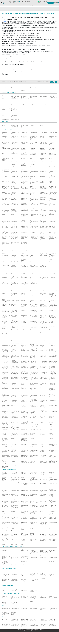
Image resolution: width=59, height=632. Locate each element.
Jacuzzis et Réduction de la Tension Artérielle (5, 185)
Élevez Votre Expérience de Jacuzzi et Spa (4, 252)
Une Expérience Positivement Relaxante (24, 137)
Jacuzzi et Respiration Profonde (51, 488)
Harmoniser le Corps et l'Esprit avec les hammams (6, 431)
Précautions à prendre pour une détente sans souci (34, 572)
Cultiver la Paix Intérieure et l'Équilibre (14, 383)
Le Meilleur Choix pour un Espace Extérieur (24, 96)
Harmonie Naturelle (6, 161)
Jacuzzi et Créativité (53, 522)
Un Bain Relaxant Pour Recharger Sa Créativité (34, 214)
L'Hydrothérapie (33, 132)
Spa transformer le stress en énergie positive (5, 527)
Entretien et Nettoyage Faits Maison (14, 275)
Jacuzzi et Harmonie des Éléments (42, 331)
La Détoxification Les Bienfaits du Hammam (43, 421)
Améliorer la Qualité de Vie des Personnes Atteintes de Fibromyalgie (24, 369)
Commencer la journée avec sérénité (24, 233)
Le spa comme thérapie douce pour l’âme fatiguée (25, 461)
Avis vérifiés (39, 2)
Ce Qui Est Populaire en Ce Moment (14, 326)
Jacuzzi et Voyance (34, 490)
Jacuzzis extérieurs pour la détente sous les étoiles (24, 589)
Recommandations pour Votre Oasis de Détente (15, 96)
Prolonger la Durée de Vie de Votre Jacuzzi (15, 109)
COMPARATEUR (50, 2)
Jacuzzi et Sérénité (43, 204)
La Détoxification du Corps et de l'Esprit (33, 421)
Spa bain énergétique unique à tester (34, 527)
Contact (45, 1)
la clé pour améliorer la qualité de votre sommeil (43, 461)
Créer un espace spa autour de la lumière (34, 219)
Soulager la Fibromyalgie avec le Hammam (34, 406)
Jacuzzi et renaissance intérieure (23, 539)
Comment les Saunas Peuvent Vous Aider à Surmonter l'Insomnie (43, 408)
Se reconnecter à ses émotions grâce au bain (6, 456)
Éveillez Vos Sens (52, 400)
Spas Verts (13, 549)
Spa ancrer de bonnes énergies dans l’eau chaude (33, 518)
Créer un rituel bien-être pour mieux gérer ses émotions (34, 223)
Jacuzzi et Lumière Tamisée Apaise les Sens (43, 208)
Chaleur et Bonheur (25, 178)
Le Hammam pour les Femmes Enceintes (24, 397)
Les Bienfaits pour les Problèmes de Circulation (15, 185)
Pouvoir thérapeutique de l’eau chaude (52, 456)
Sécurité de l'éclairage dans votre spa (52, 576)
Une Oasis (13, 405)
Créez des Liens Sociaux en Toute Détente (33, 362)
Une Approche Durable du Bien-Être (52, 550)
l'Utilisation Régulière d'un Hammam (24, 401)
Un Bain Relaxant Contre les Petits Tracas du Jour (33, 511)
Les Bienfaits (42, 176)
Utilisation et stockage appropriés (23, 580)
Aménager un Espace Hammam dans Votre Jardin (5, 310)
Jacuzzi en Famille (43, 476)
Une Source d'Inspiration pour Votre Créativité (33, 310)
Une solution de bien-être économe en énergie (43, 559)
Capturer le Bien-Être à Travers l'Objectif (14, 163)
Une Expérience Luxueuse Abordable (43, 297)
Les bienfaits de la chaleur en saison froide (14, 620)
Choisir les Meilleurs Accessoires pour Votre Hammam (15, 263)
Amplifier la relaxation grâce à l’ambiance (5, 334)
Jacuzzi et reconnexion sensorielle (32, 461)
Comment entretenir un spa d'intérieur (14, 106)
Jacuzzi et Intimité (5, 482)
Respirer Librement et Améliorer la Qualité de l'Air (53, 383)
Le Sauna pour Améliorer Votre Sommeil (52, 393)
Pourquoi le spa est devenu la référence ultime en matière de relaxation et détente (34, 239)
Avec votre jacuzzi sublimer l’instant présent (52, 233)
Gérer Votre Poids (43, 411)
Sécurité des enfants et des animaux (33, 576)
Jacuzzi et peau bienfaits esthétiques (14, 223)
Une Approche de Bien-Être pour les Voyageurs (24, 373)
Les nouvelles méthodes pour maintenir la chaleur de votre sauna (33, 599)
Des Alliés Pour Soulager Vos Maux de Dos (6, 351)
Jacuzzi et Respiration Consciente (13, 448)
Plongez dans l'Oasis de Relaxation (4, 134)
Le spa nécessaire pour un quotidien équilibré (33, 532)
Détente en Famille (6, 148)
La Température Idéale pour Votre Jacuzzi (43, 188)
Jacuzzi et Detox (43, 437)
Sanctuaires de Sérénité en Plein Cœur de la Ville (24, 431)
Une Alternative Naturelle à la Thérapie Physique (15, 421)
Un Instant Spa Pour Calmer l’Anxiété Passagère (43, 503)
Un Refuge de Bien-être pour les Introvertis (53, 421)
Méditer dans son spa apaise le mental (52, 451)
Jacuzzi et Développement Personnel (52, 199)
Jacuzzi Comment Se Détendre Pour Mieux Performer (15, 233)
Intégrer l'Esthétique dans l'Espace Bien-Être (33, 326)
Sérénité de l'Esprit (53, 132)
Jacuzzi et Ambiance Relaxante (13, 208)
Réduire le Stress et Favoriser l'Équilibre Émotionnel (15, 367)
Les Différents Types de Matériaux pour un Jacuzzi (24, 283)
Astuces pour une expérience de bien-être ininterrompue (53, 597)
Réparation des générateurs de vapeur (43, 610)
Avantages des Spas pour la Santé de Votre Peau (53, 362)
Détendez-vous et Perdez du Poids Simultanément (33, 153)
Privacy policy (34, 630)
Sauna (41, 261)
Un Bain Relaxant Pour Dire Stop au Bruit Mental (24, 503)
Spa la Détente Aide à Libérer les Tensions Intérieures (15, 503)
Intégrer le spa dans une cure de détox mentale (44, 227)
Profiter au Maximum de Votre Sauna (24, 266)
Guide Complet (24, 104)
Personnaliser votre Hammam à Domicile (6, 316)
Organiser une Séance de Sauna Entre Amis (14, 321)
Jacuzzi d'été (4, 619)
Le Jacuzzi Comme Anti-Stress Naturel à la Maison (24, 511)
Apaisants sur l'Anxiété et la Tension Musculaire (43, 473)
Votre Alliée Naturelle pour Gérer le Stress (43, 347)
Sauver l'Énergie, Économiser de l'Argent (14, 559)
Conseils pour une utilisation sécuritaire (5, 580)
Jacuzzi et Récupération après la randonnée (53, 444)
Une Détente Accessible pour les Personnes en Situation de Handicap (15, 358)
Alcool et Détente (5, 181)
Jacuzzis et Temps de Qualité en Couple (33, 185)
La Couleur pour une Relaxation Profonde (43, 153)
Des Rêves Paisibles (53, 405)
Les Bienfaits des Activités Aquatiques (33, 163)
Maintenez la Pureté (53, 273)
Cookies (11, 81)
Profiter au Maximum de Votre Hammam (34, 266)
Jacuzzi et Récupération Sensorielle (52, 448)
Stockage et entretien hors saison (14, 613)
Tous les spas (22, 2)
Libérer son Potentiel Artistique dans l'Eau (34, 383)
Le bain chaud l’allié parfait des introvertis (6, 237)
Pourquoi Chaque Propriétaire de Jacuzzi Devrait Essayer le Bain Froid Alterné (24, 439)
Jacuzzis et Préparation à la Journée (24, 185)
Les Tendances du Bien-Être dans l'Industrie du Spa (52, 297)
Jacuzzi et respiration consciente (32, 535)
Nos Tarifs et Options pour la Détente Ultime (14, 125)
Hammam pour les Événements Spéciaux (24, 305)
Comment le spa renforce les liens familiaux (24, 243)
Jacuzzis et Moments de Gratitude (32, 477)
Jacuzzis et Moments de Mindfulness (42, 185)
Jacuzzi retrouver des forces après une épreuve (24, 456)
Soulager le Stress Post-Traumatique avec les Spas (43, 351)
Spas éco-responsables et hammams (43, 597)
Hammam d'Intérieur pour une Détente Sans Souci (53, 106)
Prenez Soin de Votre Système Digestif (33, 388)
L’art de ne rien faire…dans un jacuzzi (14, 227)
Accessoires (27, 1)
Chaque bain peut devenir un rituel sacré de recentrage (44, 523)
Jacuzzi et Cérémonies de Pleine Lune (14, 195)
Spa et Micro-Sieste (43, 446)
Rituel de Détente (14, 176)
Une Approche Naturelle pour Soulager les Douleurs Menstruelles (52, 369)
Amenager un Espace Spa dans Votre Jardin (14, 297)
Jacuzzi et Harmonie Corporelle (51, 495)
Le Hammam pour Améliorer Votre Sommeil (5, 397)
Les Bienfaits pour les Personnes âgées (33, 137)
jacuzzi (4, 21)
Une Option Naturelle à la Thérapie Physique (34, 356)
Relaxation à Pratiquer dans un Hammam (5, 393)
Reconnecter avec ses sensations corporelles (24, 219)
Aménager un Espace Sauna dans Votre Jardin (53, 305)
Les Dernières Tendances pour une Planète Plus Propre (6, 555)
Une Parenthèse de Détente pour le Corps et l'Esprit (34, 173)
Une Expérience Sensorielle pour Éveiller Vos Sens (52, 153)
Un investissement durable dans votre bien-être (5, 543)
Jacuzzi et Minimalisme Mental (51, 499)
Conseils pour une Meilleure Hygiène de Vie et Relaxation (15, 342)
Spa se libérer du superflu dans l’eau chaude (15, 456)
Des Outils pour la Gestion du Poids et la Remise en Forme (34, 378)
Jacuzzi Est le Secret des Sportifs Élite (34, 199)
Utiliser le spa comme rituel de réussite (14, 527)
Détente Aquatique (53, 139)
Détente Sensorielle (34, 204)
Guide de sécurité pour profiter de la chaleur (5, 576)
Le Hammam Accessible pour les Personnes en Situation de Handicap (34, 416)
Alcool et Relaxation (53, 161)
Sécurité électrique (24, 570)
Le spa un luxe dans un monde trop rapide (43, 219)
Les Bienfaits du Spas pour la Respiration (43, 367)
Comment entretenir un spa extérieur (5, 106)
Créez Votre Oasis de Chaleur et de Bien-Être (24, 89)
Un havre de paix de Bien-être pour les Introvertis (53, 356)
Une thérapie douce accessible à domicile (15, 243)
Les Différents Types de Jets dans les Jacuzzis (24, 188)
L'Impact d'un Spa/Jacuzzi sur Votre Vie (43, 158)
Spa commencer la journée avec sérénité (53, 527)
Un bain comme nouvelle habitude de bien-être (14, 237)
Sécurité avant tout (6, 570)
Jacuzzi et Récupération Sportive (42, 434)
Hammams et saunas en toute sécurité (43, 572)
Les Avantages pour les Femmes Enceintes (53, 342)
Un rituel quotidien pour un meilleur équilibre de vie (43, 539)
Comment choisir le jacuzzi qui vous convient (6, 589)
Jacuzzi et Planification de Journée (14, 283)
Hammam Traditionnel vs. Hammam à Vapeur (53, 96)
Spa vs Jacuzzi (5, 95)
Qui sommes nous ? (34, 2)
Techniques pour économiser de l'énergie (24, 625)
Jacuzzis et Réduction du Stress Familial (5, 188)
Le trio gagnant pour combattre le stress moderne (52, 539)
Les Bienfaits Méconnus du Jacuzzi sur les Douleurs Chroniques (5, 439)
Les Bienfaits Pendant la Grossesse (51, 143)
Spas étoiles (10, 2)
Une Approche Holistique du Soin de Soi (15, 168)
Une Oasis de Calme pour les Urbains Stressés (25, 362)
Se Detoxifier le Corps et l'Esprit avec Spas (43, 356)
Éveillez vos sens (24, 132)
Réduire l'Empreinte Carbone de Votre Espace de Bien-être (25, 555)
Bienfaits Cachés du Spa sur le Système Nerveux (25, 448)
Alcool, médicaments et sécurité (24, 576)
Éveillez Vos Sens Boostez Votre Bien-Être (44, 173)
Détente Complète (43, 255)
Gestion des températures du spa (52, 625)
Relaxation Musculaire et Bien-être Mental (6, 515)
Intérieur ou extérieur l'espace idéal (33, 96)
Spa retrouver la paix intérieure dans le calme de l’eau (44, 223)
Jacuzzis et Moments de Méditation (4, 477)
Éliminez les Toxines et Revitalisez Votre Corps (44, 383)
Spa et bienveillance (6, 217)
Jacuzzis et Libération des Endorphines (52, 431)
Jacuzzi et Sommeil (15, 490)
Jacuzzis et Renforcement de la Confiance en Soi (53, 185)
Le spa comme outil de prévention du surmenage (15, 523)
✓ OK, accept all (26, 630)
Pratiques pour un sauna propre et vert (33, 559)
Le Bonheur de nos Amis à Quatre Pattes (15, 149)
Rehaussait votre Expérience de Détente (24, 252)
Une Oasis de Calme (15, 429)
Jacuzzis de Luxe (14, 98)
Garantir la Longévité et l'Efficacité (4, 473)
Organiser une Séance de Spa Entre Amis (24, 297)
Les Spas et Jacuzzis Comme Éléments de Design (6, 302)
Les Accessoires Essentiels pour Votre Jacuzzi (24, 278)
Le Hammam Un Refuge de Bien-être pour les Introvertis (6, 426)
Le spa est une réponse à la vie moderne (5, 233)
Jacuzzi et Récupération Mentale (23, 515)
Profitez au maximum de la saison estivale (33, 620)
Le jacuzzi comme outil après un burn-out (25, 227)
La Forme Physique (53, 411)
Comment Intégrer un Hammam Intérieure (43, 316)
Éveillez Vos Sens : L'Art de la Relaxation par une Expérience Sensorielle (5, 145)
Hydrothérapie (42, 387)
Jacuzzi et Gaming (15, 482)
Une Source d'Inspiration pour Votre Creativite (33, 297)
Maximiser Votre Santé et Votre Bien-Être (24, 168)
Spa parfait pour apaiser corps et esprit (33, 539)
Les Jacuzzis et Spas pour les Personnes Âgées (25, 342)
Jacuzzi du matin (52, 217)
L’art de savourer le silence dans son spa (43, 535)
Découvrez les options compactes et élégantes (15, 589)
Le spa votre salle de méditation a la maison (24, 532)
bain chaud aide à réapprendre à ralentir (24, 535)
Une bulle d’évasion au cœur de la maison (25, 543)
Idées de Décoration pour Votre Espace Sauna (25, 275)
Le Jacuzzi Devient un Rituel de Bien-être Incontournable (25, 208)
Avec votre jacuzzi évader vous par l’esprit (5, 539)
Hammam (23, 300)
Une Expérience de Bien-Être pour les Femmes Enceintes (15, 378)
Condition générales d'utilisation (20, 81)
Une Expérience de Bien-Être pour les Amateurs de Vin (34, 373)
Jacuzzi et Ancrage (43, 497)
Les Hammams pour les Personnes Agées (43, 393)
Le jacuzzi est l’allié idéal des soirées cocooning (24, 237)
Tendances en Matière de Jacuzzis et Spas (6, 292)
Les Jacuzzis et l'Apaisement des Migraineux (14, 434)
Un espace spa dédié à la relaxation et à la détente (53, 461)
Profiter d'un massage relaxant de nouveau (5, 613)
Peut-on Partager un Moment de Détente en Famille (43, 492)
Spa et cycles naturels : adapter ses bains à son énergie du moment (5, 229)
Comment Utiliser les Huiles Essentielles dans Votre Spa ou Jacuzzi (24, 258)
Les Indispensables (5, 265)
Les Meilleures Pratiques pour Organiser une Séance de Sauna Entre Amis (14, 312)
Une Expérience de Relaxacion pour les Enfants (25, 356)
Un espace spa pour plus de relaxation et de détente (15, 543)
